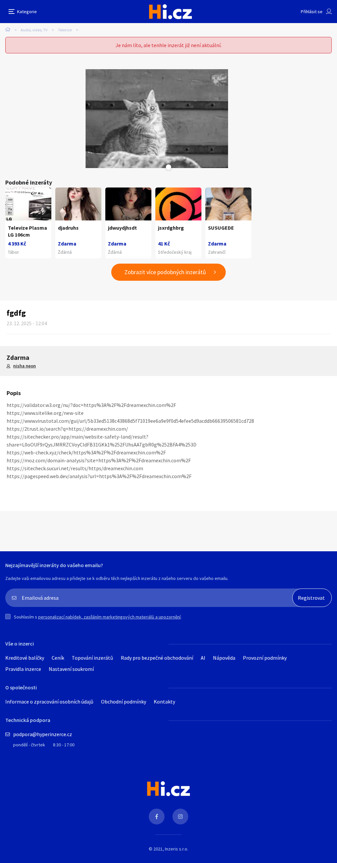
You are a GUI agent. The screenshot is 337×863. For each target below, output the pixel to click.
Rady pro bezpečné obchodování (157, 657)
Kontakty (164, 701)
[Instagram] (180, 816)
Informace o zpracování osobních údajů (49, 701)
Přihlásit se (312, 11)
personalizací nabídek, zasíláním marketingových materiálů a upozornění (109, 617)
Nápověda (224, 657)
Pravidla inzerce (23, 669)
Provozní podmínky (265, 657)
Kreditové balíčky (24, 657)
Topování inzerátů (92, 657)
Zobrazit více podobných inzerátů (165, 272)
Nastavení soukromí (71, 669)
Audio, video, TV (34, 29)
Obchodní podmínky (123, 701)
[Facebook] (157, 816)
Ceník (58, 657)
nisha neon (24, 366)
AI (203, 657)
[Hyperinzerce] (170, 11)
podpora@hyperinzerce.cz (42, 734)
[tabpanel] (157, 118)
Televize (65, 29)
